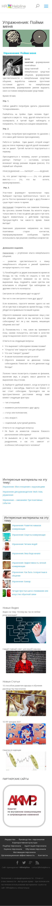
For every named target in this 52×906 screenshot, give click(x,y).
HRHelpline (24, 867)
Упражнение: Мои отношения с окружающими (24, 486)
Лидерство (10, 839)
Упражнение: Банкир (21, 581)
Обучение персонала (35, 849)
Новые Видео (11, 607)
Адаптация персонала (35, 846)
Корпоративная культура (24, 842)
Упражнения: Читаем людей (24, 544)
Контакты (43, 855)
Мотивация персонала (24, 852)
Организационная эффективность (18, 855)
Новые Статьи (11, 681)
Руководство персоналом (31, 839)
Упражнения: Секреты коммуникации (28, 534)
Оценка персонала (12, 849)
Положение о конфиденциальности (17, 878)
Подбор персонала (12, 846)
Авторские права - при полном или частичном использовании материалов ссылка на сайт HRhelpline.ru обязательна (25, 884)
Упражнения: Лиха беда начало (26, 553)
